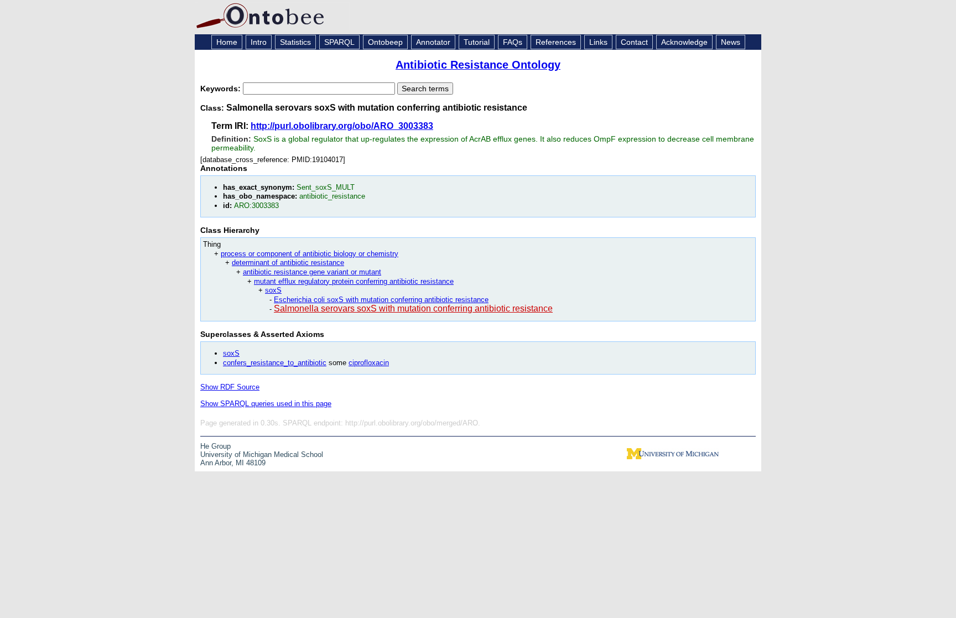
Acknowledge (684, 42)
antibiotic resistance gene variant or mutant (312, 272)
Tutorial (477, 42)
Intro (259, 42)
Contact (634, 42)
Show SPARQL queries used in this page (265, 403)
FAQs (512, 42)
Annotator (433, 42)
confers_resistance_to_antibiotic (274, 363)
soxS (273, 290)
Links (598, 42)
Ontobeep (385, 42)
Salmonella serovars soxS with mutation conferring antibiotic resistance (413, 308)
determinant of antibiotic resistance (288, 262)
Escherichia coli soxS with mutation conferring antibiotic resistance (381, 299)
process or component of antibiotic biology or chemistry (309, 254)
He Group (215, 446)
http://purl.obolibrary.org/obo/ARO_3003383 (342, 126)
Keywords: (221, 88)
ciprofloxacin (369, 363)
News (730, 42)
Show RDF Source (229, 387)
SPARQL (339, 42)
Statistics (295, 42)
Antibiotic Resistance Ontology (478, 65)
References (556, 42)
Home (226, 42)
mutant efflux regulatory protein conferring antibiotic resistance (354, 281)
